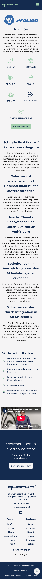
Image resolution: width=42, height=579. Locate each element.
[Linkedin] (20, 512)
